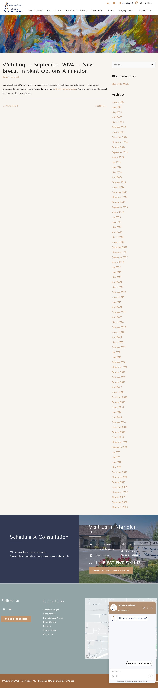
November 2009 (120, 492)
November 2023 (120, 197)
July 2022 (116, 267)
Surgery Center (50, 630)
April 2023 (117, 232)
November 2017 (119, 367)
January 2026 (118, 102)
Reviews (47, 626)
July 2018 (116, 352)
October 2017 (118, 372)
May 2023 (117, 227)
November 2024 (120, 142)
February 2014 (119, 422)
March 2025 (118, 122)
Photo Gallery (49, 622)
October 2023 (118, 202)
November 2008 (120, 507)
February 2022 (119, 292)
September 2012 (119, 447)
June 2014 (116, 412)
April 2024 (117, 177)
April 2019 (117, 337)
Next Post (101, 105)
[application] (60, 10)
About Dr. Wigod (51, 609)
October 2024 (118, 147)
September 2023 (120, 207)
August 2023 (118, 212)
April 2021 (117, 307)
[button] (111, 570)
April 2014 (117, 417)
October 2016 (118, 382)
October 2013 (118, 432)
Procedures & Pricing (53, 618)
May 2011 (116, 467)
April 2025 (117, 117)
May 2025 (117, 112)
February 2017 (118, 377)
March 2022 (118, 287)
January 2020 (118, 332)
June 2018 (116, 357)
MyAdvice (69, 680)
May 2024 (117, 172)
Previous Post (10, 105)
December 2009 (119, 487)
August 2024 (118, 157)
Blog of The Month (10, 76)
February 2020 (119, 327)
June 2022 (116, 272)
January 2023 (118, 242)
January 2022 (118, 297)
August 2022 (118, 262)
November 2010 (119, 477)
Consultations (49, 613)
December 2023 (119, 192)
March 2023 (118, 237)
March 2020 (118, 322)
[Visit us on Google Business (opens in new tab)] (108, 3)
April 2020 (117, 317)
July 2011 (116, 457)
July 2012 (116, 452)
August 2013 (118, 437)
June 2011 (116, 462)
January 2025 (118, 132)
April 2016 (117, 387)
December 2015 (119, 397)
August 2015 (118, 407)
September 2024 (120, 152)
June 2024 (117, 167)
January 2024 (118, 187)
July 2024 (116, 162)
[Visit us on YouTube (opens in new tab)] (114, 3)
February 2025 (119, 127)
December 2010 (119, 472)
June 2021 (116, 302)
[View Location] (120, 3)
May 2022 (117, 277)
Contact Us (48, 634)
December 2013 (119, 427)
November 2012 (119, 442)
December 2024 (119, 137)
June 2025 (116, 107)
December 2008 (119, 502)
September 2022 (120, 257)
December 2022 (119, 247)
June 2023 (116, 222)
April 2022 (117, 282)
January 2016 (118, 392)
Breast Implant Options (65, 89)
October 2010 (118, 482)
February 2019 (119, 347)
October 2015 (118, 402)
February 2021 (119, 312)
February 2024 (119, 182)
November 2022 (120, 252)
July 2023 (116, 217)
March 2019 (117, 342)
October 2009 (118, 497)
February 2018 (119, 362)
